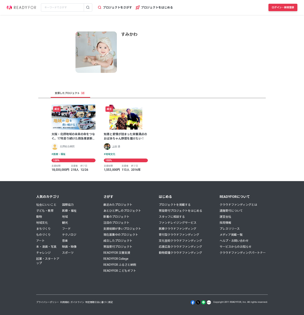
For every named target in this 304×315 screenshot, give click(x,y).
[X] (198, 302)
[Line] (203, 302)
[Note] (209, 302)
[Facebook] (193, 302)
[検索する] (88, 7)
